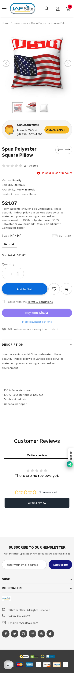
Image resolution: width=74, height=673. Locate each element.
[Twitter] (14, 633)
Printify (17, 180)
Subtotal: (9, 255)
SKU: (5, 185)
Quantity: (8, 264)
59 (10, 329)
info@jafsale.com (27, 623)
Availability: (9, 189)
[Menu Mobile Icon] (4, 8)
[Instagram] (23, 633)
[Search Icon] (46, 8)
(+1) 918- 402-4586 (30, 134)
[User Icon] (58, 9)
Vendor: (7, 180)
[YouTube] (41, 633)
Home (5, 23)
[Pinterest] (32, 633)
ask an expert (56, 129)
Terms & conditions (40, 301)
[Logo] (22, 8)
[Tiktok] (50, 633)
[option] (37, 63)
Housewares (20, 23)
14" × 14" (9, 244)
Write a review (37, 455)
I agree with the (17, 301)
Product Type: (11, 194)
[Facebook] (5, 633)
